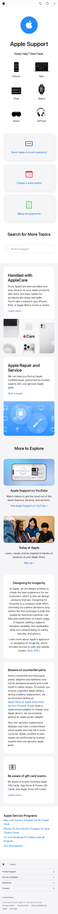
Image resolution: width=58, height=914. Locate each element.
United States (7, 897)
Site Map (13, 909)
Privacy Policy (8, 906)
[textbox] (29, 249)
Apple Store (14, 701)
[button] (40, 3)
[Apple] (3, 864)
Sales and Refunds (39, 906)
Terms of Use (22, 906)
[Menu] (54, 3)
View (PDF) (33, 650)
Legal (4, 909)
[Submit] (7, 248)
